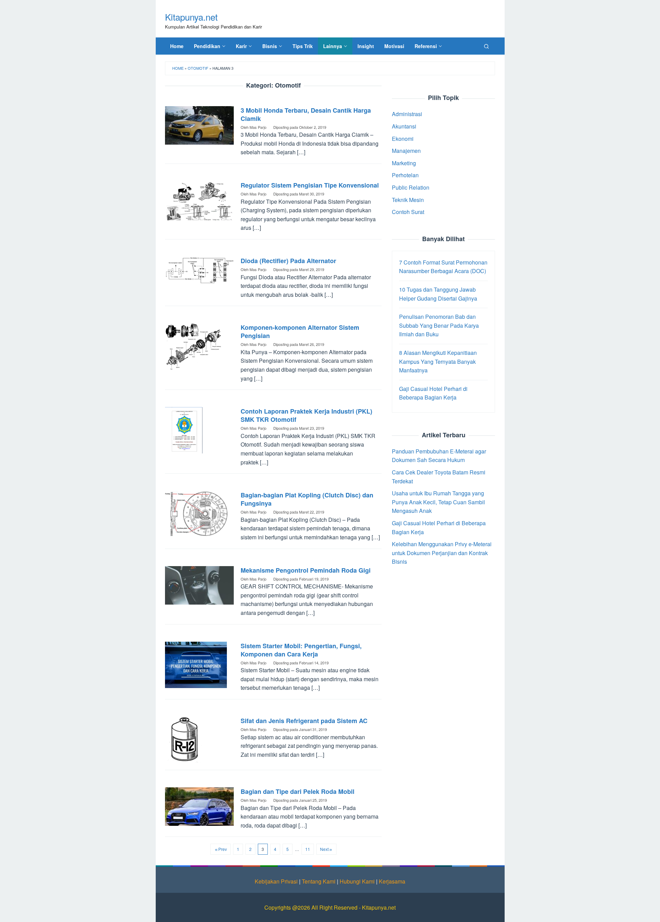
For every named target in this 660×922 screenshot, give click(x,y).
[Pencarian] (486, 46)
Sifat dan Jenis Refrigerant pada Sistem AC (304, 720)
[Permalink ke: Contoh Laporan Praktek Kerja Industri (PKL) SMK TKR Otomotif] (183, 430)
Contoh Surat (408, 212)
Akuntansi (404, 126)
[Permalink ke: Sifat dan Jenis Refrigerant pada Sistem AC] (183, 739)
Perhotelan (405, 175)
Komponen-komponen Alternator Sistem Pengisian (300, 331)
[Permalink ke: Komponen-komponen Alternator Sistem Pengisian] (193, 346)
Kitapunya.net (191, 16)
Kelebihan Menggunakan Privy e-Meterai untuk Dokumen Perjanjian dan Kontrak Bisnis (442, 552)
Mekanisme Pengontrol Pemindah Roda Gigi (306, 570)
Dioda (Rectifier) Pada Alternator (288, 260)
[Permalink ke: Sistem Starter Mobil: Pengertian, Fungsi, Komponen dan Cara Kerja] (196, 664)
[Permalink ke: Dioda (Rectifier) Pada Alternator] (199, 269)
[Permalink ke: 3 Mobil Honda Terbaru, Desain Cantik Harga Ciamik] (199, 124)
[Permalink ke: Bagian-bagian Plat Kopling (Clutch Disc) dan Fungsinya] (196, 513)
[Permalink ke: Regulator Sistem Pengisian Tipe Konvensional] (199, 200)
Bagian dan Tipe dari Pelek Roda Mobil (297, 791)
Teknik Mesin (408, 199)
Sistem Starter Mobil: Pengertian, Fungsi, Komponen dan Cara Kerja (301, 650)
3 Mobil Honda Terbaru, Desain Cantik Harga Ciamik (306, 114)
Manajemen (406, 151)
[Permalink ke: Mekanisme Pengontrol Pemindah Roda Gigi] (199, 584)
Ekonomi (403, 138)
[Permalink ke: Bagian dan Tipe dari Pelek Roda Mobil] (199, 806)
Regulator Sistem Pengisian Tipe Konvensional (310, 185)
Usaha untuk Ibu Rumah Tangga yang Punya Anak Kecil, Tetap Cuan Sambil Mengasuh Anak (438, 502)
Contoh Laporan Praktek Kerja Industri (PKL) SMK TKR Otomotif (306, 415)
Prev (222, 849)
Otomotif (198, 68)
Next (324, 849)
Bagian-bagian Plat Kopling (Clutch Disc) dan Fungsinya (307, 499)
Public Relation (410, 187)
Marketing (404, 163)
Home (178, 68)
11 (307, 849)
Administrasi (407, 114)
